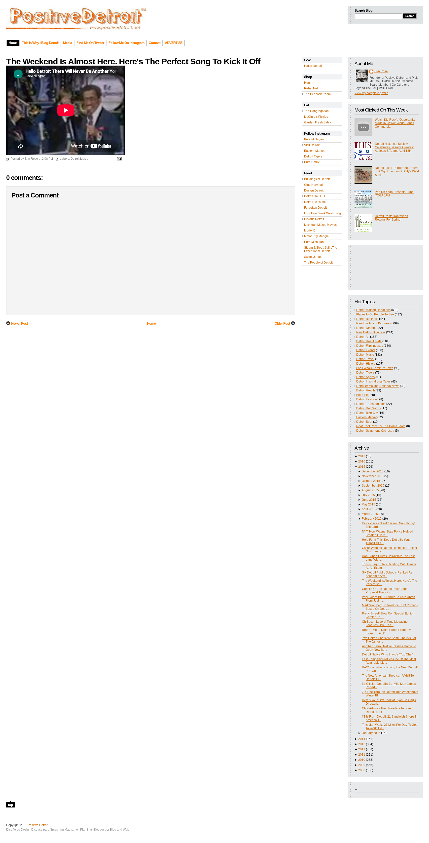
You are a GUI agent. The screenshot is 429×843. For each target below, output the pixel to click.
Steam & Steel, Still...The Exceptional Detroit (320, 249)
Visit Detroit (312, 145)
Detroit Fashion (366, 399)
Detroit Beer (364, 421)
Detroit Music (365, 354)
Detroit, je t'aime (315, 202)
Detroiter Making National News (377, 386)
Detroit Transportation (371, 404)
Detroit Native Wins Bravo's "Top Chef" (387, 654)
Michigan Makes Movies (320, 225)
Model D (310, 230)
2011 (361, 754)
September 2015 (373, 485)
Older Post (282, 323)
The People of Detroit (318, 262)
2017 (361, 456)
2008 (361, 770)
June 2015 (369, 499)
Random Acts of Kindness (373, 323)
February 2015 (372, 518)
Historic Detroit (314, 219)
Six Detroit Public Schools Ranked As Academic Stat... (387, 574)
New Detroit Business (370, 332)
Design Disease (31, 829)
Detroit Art (362, 337)
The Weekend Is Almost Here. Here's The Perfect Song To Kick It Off (133, 61)
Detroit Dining (365, 328)
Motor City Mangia (316, 236)
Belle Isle (362, 395)
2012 (361, 749)
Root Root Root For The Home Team (380, 426)
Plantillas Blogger (92, 829)
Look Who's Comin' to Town (374, 368)
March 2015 (370, 514)
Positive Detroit (38, 825)
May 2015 (368, 504)
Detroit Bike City (367, 413)
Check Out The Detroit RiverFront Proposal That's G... (384, 590)
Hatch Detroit (313, 66)
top (10, 805)
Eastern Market (314, 151)
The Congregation (316, 111)
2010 (361, 760)
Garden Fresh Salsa (317, 122)
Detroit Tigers (313, 156)
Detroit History (365, 363)
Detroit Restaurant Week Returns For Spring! (391, 217)
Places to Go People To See (375, 314)
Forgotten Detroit (315, 207)
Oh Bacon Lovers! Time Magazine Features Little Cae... (385, 623)
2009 (361, 765)
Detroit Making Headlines (373, 310)
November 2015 (373, 476)
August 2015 (370, 490)
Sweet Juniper (313, 257)
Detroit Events (365, 350)
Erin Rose (381, 71)
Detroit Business (367, 319)
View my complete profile (371, 93)
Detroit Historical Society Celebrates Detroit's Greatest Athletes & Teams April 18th (394, 147)
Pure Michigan (314, 139)
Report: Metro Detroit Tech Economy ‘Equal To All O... (386, 631)
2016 (361, 461)
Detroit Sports (365, 377)
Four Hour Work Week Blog (322, 213)
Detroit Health (365, 390)
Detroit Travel (365, 359)
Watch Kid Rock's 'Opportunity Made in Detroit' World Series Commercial (395, 123)
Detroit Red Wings (368, 408)
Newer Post (19, 323)
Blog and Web (119, 829)
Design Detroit (313, 190)
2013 (361, 744)
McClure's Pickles (316, 116)
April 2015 (369, 509)
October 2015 (371, 481)
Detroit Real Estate (369, 341)
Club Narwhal (313, 185)
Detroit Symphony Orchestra (375, 430)
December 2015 (373, 471)
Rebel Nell (311, 88)
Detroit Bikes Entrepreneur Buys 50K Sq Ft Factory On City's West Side (397, 171)
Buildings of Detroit (317, 179)
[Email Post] (119, 158)
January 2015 (371, 733)
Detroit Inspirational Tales (373, 381)
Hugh (308, 82)
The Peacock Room (317, 94)
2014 (361, 739)
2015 (361, 466)
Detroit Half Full (314, 196)
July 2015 (368, 495)
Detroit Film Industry (369, 345)
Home (151, 323)
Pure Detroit (312, 162)
